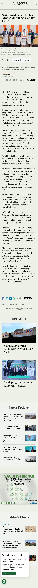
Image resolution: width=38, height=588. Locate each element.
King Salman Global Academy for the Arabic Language (19, 309)
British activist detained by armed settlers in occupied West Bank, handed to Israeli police (12, 417)
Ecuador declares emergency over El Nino (11, 458)
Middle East (6, 524)
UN (23, 304)
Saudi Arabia (13, 304)
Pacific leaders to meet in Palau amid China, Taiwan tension (12, 449)
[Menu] (2, 4)
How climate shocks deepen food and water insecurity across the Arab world (12, 530)
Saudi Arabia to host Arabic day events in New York (18, 349)
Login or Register (8, 573)
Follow (32, 80)
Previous (2, 35)
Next (35, 35)
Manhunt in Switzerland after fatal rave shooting (12, 427)
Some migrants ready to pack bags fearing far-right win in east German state (12, 438)
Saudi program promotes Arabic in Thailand (19, 384)
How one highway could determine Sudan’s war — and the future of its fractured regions (12, 544)
